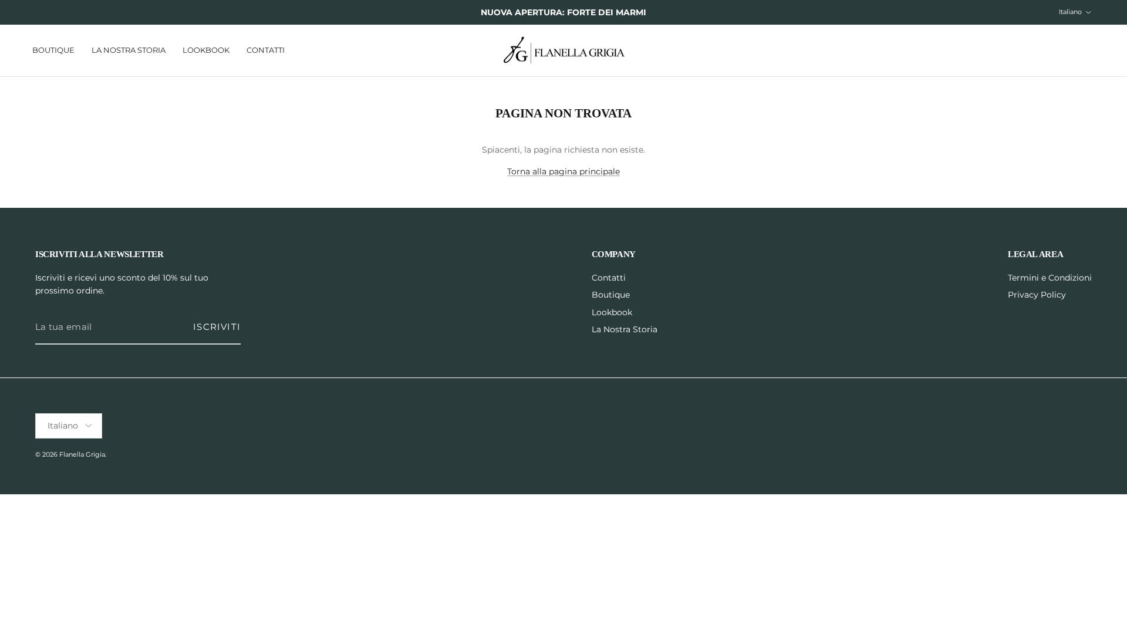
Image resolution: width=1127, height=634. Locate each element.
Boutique (53, 50)
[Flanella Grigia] (564, 50)
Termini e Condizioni (1050, 277)
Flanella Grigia (82, 454)
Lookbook (206, 50)
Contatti (266, 50)
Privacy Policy (1037, 294)
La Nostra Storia (129, 50)
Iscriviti (217, 326)
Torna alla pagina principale (563, 171)
